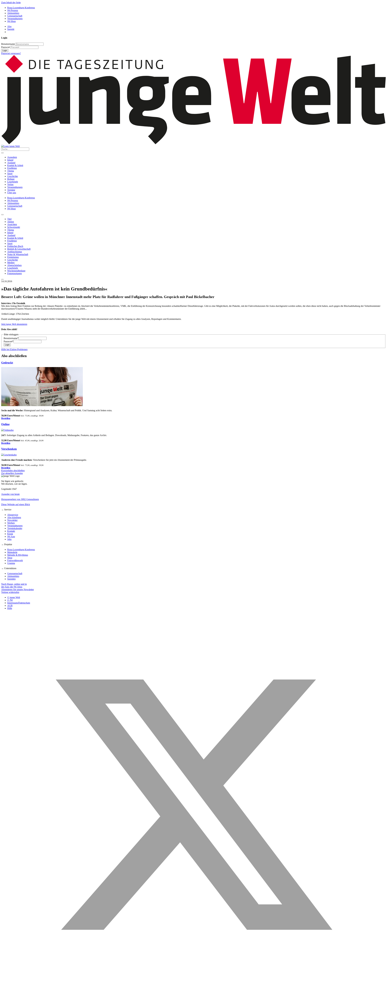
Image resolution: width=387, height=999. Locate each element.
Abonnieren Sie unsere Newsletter (17, 589)
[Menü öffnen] (2, 152)
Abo (9, 26)
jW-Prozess (12, 10)
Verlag (10, 184)
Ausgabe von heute (10, 494)
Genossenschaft (14, 16)
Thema (10, 171)
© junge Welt (13, 597)
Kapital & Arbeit (15, 165)
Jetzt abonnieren (14, 324)
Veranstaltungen (15, 18)
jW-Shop (11, 21)
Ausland (11, 162)
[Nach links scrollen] (2, 214)
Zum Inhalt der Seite (11, 2)
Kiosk (10, 533)
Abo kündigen (14, 517)
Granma (11, 563)
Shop (9, 557)
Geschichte (12, 176)
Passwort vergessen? (11, 53)
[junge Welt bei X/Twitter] (193, 996)
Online (5, 424)
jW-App (11, 536)
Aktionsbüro (13, 13)
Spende (10, 29)
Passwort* (8, 341)
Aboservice (12, 514)
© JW (10, 600)
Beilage (11, 179)
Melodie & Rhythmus (17, 555)
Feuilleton (12, 168)
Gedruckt (7, 362)
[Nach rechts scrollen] (2, 279)
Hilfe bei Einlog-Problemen (14, 349)
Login (4, 50)
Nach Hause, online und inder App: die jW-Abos (14, 585)
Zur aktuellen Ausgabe (12, 473)
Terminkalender (14, 528)
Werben (11, 523)
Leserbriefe (12, 181)
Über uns (11, 192)
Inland (10, 160)
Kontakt (11, 531)
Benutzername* (11, 338)
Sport (9, 173)
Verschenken (9, 448)
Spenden (11, 579)
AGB (10, 605)
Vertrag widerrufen (10, 592)
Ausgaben (12, 157)
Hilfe (9, 608)
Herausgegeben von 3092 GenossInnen (20, 499)
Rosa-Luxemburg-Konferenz (21, 7)
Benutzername (8, 44)
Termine (11, 190)
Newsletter (12, 520)
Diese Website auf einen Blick (15, 504)
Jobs (9, 539)
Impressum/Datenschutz (18, 603)
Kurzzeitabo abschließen (13, 470)
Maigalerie (12, 552)
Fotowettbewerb (15, 560)
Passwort (5, 47)
